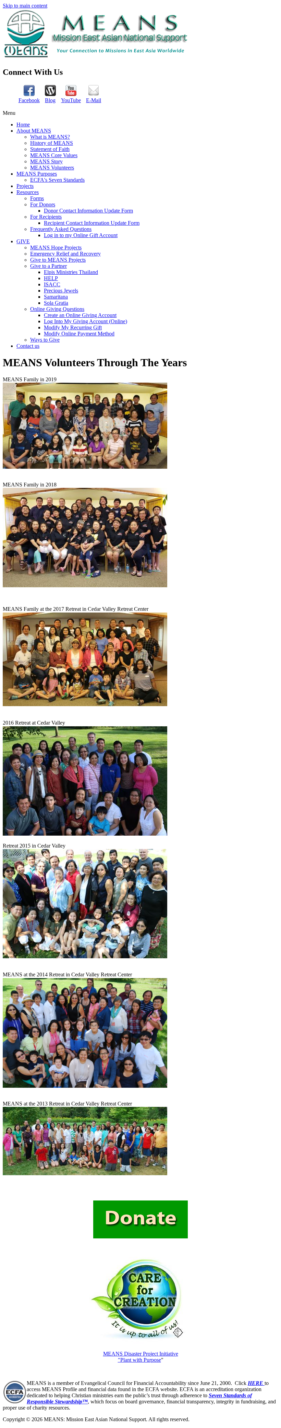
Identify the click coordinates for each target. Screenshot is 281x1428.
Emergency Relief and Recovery (65, 254)
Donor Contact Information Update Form (88, 211)
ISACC (52, 284)
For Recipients (46, 217)
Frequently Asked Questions (60, 229)
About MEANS (33, 131)
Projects (25, 186)
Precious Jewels (61, 290)
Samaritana (56, 297)
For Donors (42, 204)
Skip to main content (25, 6)
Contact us (27, 346)
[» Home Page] (97, 57)
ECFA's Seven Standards (57, 180)
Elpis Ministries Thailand (71, 272)
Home (23, 124)
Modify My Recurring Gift (73, 327)
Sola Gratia (56, 303)
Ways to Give (45, 340)
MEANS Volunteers (52, 167)
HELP (51, 278)
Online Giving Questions (57, 309)
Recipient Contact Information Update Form (91, 223)
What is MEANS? (50, 137)
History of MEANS (51, 143)
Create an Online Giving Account (80, 315)
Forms (37, 198)
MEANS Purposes (36, 174)
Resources (27, 192)
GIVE (23, 241)
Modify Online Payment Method (79, 334)
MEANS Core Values (53, 155)
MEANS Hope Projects (56, 247)
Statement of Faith (50, 149)
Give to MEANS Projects (58, 260)
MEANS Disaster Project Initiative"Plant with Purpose (140, 1357)
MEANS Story (46, 161)
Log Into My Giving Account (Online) (85, 321)
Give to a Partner (48, 266)
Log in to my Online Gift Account (81, 235)
